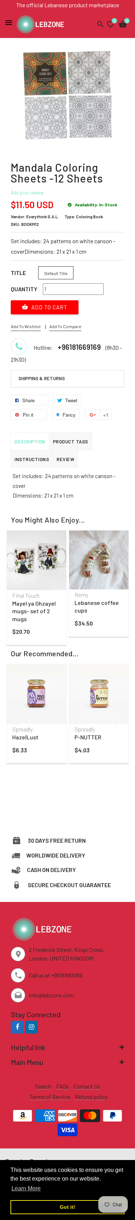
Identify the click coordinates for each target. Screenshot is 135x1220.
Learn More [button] (26, 1188)
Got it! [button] (67, 1207)
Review (65, 459)
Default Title (56, 273)
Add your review (27, 193)
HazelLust (25, 737)
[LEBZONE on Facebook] (17, 1026)
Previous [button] (18, 579)
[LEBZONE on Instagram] (31, 1026)
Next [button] (117, 579)
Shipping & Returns (41, 378)
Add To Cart (48, 307)
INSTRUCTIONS (31, 459)
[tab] (67, 378)
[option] (36, 589)
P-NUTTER (88, 737)
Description (29, 441)
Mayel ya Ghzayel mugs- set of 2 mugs (34, 611)
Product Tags (70, 441)
